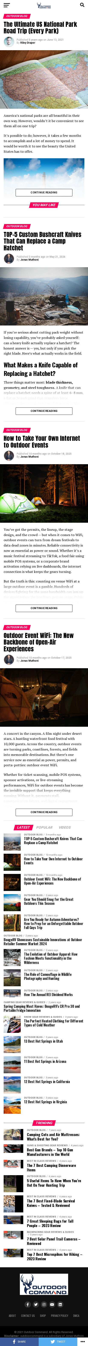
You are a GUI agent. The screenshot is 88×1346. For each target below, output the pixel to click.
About (12, 1316)
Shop (43, 1316)
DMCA (76, 1316)
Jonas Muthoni (29, 259)
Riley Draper (27, 42)
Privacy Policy (59, 1316)
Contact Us (28, 1316)
